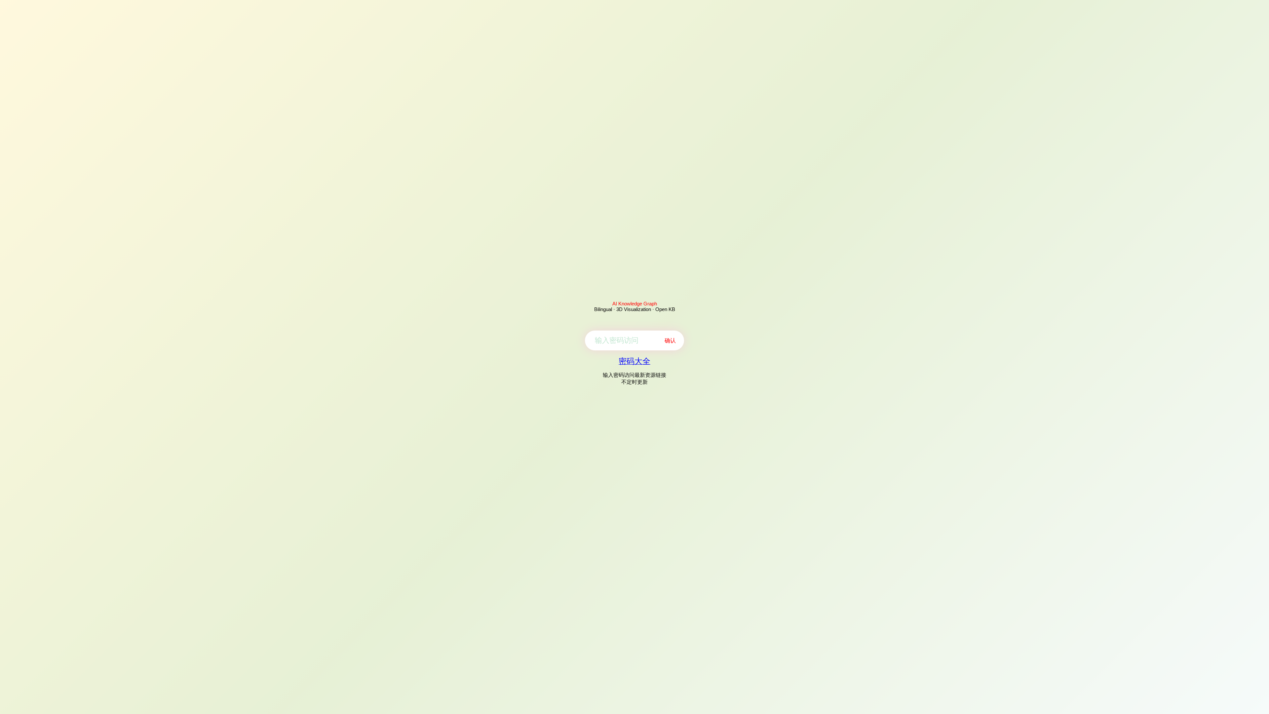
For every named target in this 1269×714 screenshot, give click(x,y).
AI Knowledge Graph (634, 303)
